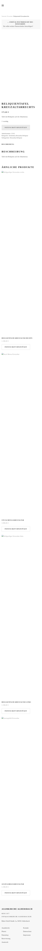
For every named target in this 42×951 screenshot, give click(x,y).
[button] (3, 5)
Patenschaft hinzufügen (16, 127)
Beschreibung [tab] (8, 144)
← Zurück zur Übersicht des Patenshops (20, 23)
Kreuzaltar (9, 16)
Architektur (12, 135)
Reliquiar (25, 135)
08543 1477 (5, 913)
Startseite (4, 16)
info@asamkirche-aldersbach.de (17, 916)
